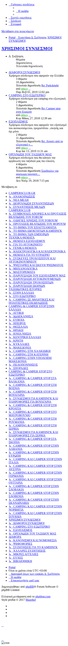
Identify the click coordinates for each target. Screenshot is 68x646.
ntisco (24, 88)
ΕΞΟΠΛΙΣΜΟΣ (18, 121)
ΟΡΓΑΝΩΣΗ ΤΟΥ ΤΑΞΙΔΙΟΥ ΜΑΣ (30, 154)
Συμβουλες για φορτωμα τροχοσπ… (37, 172)
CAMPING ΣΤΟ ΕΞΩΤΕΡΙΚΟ (27, 95)
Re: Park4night (50, 85)
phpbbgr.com (42, 596)
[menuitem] (22, 11)
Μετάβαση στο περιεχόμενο (17, 31)
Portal (12, 37)
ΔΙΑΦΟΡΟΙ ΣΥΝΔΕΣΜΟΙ (24, 72)
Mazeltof (31, 599)
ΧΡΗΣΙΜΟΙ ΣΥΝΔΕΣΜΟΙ (26, 48)
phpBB (30, 586)
